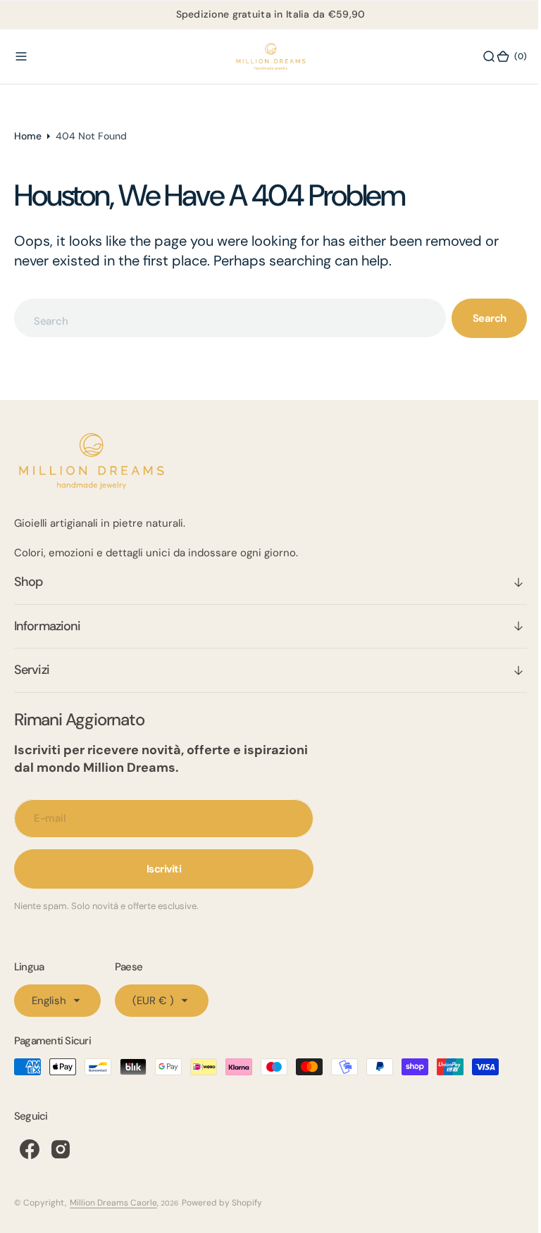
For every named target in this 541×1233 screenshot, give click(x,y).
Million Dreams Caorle (113, 1202)
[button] (21, 56)
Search (479, 318)
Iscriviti (164, 869)
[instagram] (60, 1149)
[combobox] (224, 318)
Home (28, 136)
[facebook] (29, 1149)
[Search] (478, 56)
